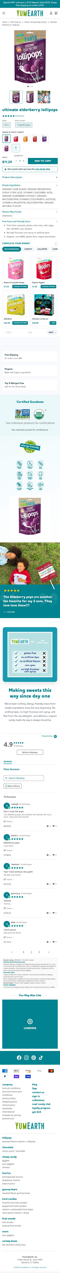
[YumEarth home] (30, 1125)
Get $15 (36, 1112)
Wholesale (7, 1108)
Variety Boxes (9, 1241)
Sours (5, 1231)
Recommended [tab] (11, 249)
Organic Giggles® (38, 283)
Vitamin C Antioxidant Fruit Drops (17, 1209)
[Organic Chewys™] (25, 138)
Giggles (5, 1160)
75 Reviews (19, 116)
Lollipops (7, 1138)
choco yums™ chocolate (13, 1151)
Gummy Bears (9, 1189)
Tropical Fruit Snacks (11, 1225)
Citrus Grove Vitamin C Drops (15, 1212)
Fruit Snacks (8, 1218)
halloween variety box (40, 319)
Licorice (6, 1173)
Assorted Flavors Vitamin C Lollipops (18, 1141)
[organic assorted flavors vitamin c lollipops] (6, 148)
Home (4, 22)
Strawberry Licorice (11, 1180)
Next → (52, 332)
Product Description (12, 177)
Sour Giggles (8, 1164)
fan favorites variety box (14, 1244)
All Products (16, 22)
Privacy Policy (9, 1098)
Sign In (36, 1096)
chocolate (7, 1147)
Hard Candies (9, 1199)
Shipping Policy (9, 1101)
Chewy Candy (9, 1157)
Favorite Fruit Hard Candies (14, 1202)
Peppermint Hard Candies (14, 1206)
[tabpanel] (30, 878)
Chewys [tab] (28, 249)
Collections (38, 1100)
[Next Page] (49, 952)
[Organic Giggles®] (16, 138)
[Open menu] (4, 13)
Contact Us (38, 1092)
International (8, 1111)
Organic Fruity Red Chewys (14, 283)
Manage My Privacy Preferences (11, 1117)
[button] (30, 56)
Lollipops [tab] (42, 249)
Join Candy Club (42, 169)
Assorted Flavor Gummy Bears (16, 1193)
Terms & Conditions (11, 1088)
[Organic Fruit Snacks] (44, 138)
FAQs (34, 1088)
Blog (34, 1084)
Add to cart (43, 161)
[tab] (8, 762)
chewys (6, 1167)
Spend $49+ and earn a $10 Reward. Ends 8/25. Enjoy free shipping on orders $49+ (30, 4)
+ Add (53, 323)
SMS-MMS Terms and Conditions (11, 1093)
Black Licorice (8, 1183)
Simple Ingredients (11, 185)
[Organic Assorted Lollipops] (35, 138)
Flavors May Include (11, 211)
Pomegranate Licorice (12, 1176)
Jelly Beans (8, 319)
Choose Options (20, 287)
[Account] (51, 13)
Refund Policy (8, 1105)
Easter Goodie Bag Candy (35, 22)
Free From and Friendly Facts (16, 221)
